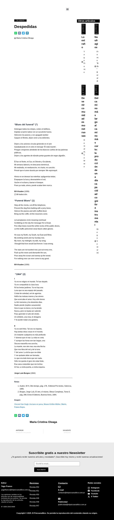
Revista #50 (34, 494)
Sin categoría (20, 20)
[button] (67, 9)
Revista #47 (34, 506)
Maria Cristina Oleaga (25, 38)
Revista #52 (34, 487)
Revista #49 (34, 498)
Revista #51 (34, 491)
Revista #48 (34, 502)
